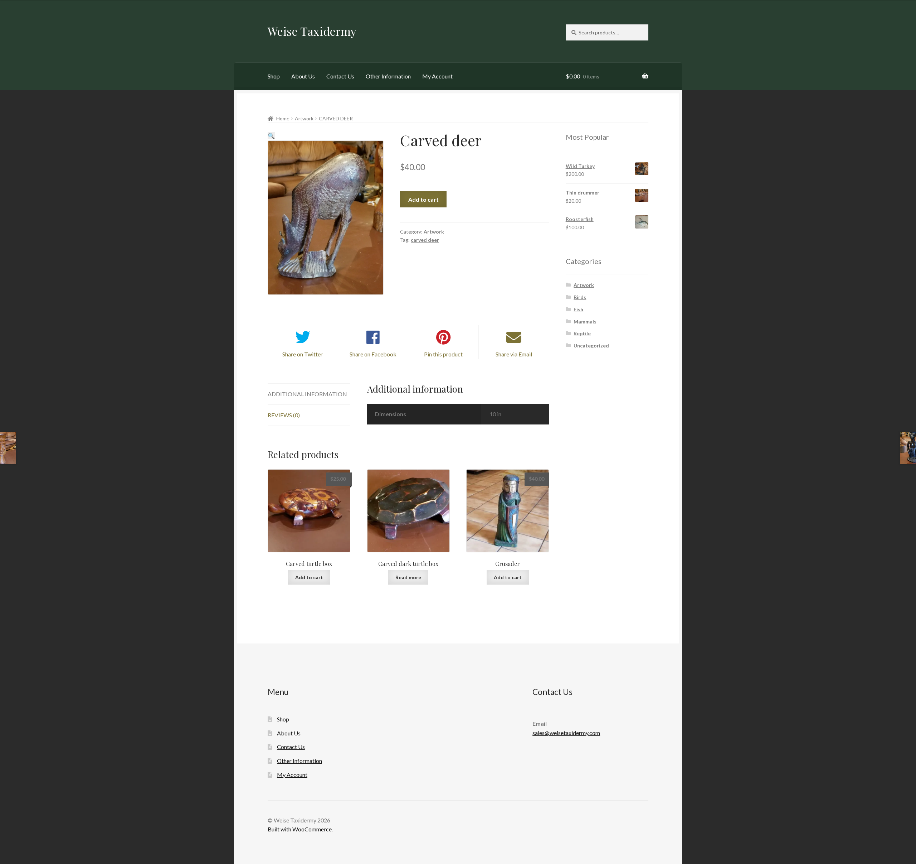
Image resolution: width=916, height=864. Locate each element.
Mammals (585, 321)
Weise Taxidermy (312, 31)
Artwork (304, 118)
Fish (578, 309)
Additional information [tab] (307, 393)
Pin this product (443, 354)
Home (282, 118)
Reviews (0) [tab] (284, 415)
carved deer (425, 240)
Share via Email (514, 354)
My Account (437, 76)
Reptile (582, 333)
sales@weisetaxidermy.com (566, 732)
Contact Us (340, 76)
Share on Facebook (373, 354)
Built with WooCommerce (300, 829)
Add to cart (423, 199)
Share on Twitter (302, 354)
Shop (274, 76)
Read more (408, 577)
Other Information (388, 76)
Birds (580, 297)
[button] (271, 135)
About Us (303, 76)
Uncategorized (591, 345)
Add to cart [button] (309, 577)
